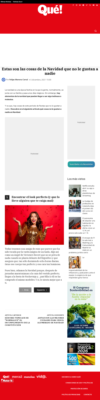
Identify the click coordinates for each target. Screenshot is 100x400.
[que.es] (50, 10)
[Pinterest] (36, 302)
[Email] (58, 302)
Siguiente (41, 290)
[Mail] (80, 5)
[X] (90, 5)
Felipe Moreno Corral (18, 80)
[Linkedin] (52, 302)
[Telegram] (83, 5)
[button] (95, 31)
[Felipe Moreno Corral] (4, 79)
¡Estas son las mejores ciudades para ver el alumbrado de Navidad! (50, 320)
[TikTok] (86, 5)
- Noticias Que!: (17, 2)
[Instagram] (76, 5)
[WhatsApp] (41, 302)
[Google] (96, 5)
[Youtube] (93, 5)
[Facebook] (73, 5)
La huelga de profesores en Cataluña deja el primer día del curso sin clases (88, 207)
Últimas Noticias (6, 2)
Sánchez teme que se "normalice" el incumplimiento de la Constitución (17, 321)
